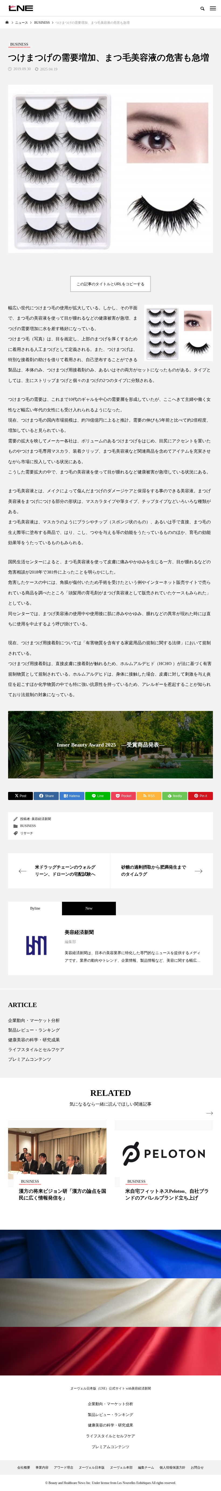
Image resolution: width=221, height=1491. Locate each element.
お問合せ (197, 1467)
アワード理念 (63, 1467)
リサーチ (26, 833)
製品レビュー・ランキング (34, 1030)
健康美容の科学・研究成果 (34, 1040)
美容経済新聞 (41, 819)
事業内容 (42, 1467)
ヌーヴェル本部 (121, 1467)
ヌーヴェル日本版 (92, 1467)
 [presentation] (209, 1113)
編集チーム (146, 1467)
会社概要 (23, 1467)
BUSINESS (28, 826)
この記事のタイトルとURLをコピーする (110, 284)
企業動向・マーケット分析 (34, 1020)
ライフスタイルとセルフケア (36, 1049)
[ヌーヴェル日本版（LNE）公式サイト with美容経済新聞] (20, 8)
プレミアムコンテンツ (29, 1059)
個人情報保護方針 (172, 1467)
